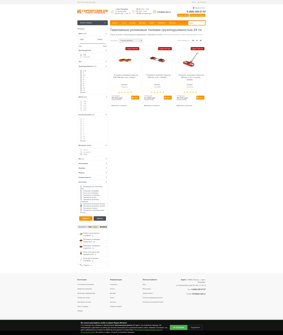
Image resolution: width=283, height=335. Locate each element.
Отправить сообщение (197, 15)
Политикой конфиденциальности (148, 330)
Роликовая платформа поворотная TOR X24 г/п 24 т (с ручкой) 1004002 (191, 77)
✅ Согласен (178, 327)
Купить (136, 98)
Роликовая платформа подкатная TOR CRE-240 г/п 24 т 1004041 (125, 76)
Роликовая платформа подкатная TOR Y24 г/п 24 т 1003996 (158, 76)
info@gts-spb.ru (164, 12)
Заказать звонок (183, 15)
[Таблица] (200, 40)
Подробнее (195, 327)
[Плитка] (193, 40)
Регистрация (202, 2)
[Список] (197, 40)
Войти (194, 2)
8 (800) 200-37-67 (196, 11)
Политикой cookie (88, 332)
